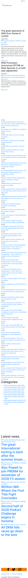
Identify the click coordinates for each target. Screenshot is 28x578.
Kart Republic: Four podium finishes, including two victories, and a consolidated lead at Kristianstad (14, 312)
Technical (21, 400)
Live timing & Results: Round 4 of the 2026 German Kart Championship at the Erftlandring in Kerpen (13, 172)
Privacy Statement (17, 574)
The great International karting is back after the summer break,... (13, 452)
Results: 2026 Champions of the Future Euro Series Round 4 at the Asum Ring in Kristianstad (13, 377)
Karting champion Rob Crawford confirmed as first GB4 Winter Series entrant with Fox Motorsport (14, 190)
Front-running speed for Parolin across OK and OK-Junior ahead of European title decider (13, 291)
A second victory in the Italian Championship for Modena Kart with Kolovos (12, 319)
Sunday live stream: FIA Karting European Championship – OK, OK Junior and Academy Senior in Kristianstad (13, 246)
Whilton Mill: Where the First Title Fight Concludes (12, 492)
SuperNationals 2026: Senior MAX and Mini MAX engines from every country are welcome (14, 198)
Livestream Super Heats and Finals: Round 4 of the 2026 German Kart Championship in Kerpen (13, 157)
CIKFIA (21, 387)
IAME (20, 394)
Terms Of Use (5, 574)
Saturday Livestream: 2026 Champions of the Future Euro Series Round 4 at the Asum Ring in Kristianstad (13, 351)
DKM (20, 391)
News (20, 385)
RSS (5, 385)
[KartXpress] (7, 5)
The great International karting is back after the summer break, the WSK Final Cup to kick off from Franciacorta (14, 123)
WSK (20, 389)
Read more (4, 60)
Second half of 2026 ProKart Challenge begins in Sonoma (12, 513)
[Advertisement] (14, 14)
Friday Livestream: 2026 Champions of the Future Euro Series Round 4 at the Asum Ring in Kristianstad (13, 369)
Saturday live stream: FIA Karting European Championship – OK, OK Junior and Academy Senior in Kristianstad (14, 254)
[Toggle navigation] (25, 5)
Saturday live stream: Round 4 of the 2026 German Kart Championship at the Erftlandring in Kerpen (13, 164)
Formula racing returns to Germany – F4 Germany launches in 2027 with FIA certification (13, 304)
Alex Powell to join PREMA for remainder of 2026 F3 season (13, 473)
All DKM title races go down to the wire (12, 146)
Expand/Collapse (12, 385)
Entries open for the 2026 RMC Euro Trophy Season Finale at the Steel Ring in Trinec (13, 327)
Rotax (20, 393)
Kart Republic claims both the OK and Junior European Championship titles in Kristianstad (12, 228)
